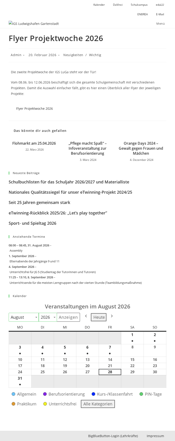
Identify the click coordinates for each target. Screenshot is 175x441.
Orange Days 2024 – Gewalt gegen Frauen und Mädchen (141, 148)
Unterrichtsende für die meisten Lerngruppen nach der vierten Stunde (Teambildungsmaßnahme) (76, 283)
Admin (16, 55)
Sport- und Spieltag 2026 (32, 223)
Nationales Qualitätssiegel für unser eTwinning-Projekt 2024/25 (70, 192)
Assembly (16, 250)
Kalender (20, 296)
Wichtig (95, 55)
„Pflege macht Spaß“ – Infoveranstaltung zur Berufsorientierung (88, 148)
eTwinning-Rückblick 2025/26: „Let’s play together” (58, 213)
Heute (99, 317)
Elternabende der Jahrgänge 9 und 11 (34, 261)
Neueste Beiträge (26, 173)
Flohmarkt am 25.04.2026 (34, 143)
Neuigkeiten (73, 55)
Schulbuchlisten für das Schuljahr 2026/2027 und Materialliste (69, 182)
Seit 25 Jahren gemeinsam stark (39, 202)
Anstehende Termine (29, 237)
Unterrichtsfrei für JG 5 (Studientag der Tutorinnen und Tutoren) (53, 272)
